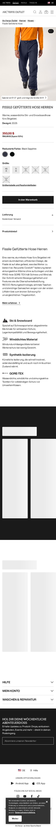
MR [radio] (26, 169)
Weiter (15, 818)
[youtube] (25, 797)
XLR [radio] (45, 169)
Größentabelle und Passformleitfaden (19, 185)
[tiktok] (38, 796)
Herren (22, 20)
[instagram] (18, 797)
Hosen (31, 20)
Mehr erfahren (9, 303)
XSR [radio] (6, 169)
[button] (49, 3)
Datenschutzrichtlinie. (25, 812)
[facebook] (31, 797)
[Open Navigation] (52, 12)
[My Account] (40, 12)
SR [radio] (16, 169)
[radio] (5, 154)
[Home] (13, 12)
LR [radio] (35, 169)
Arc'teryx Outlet (9, 20)
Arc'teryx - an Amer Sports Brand (28, 826)
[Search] (34, 12)
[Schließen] (47, 802)
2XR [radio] (6, 179)
